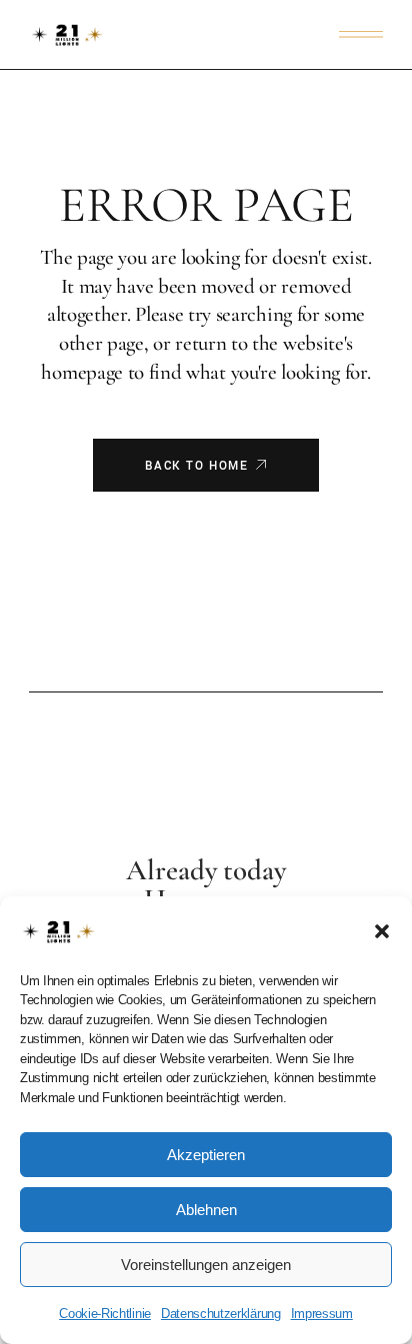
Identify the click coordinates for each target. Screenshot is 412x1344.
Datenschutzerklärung (221, 1313)
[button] (382, 931)
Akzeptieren (206, 1154)
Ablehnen (206, 1209)
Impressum (322, 1313)
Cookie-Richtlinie (105, 1313)
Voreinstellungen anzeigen (206, 1264)
